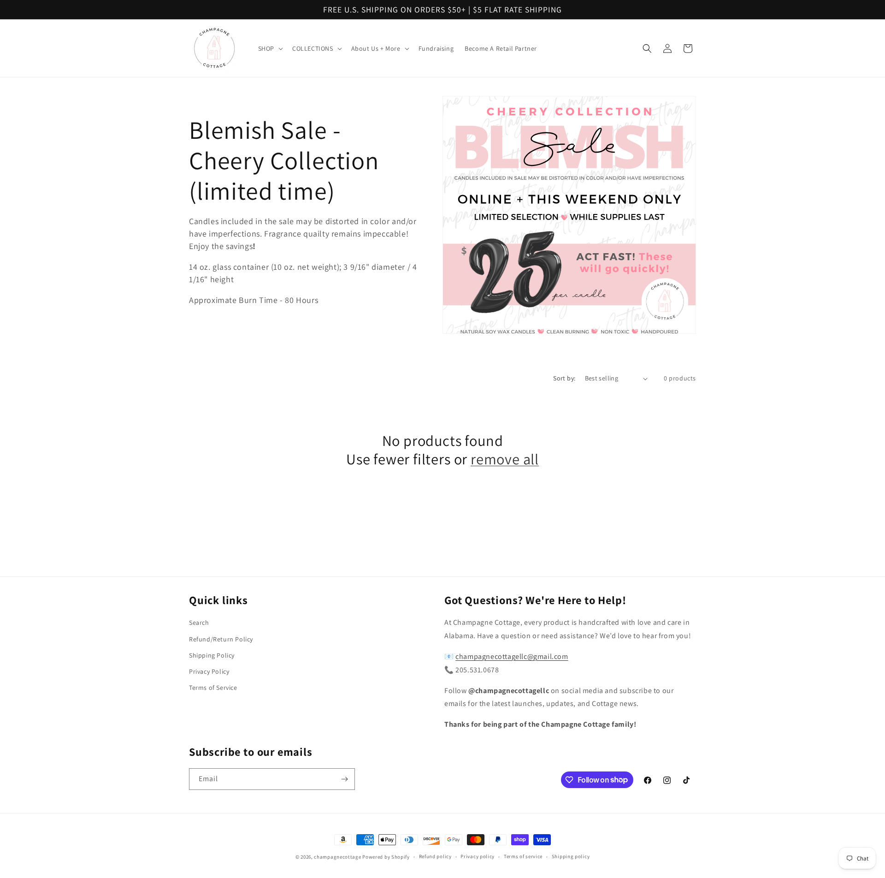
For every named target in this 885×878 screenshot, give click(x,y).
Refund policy (435, 856)
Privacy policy (477, 856)
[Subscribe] (344, 779)
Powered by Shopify (386, 857)
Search (199, 622)
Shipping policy (571, 856)
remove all (505, 459)
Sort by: (564, 378)
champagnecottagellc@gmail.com (511, 656)
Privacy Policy (209, 671)
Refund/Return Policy (221, 639)
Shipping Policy (212, 655)
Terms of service (523, 856)
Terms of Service (213, 687)
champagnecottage (337, 857)
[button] (270, 48)
